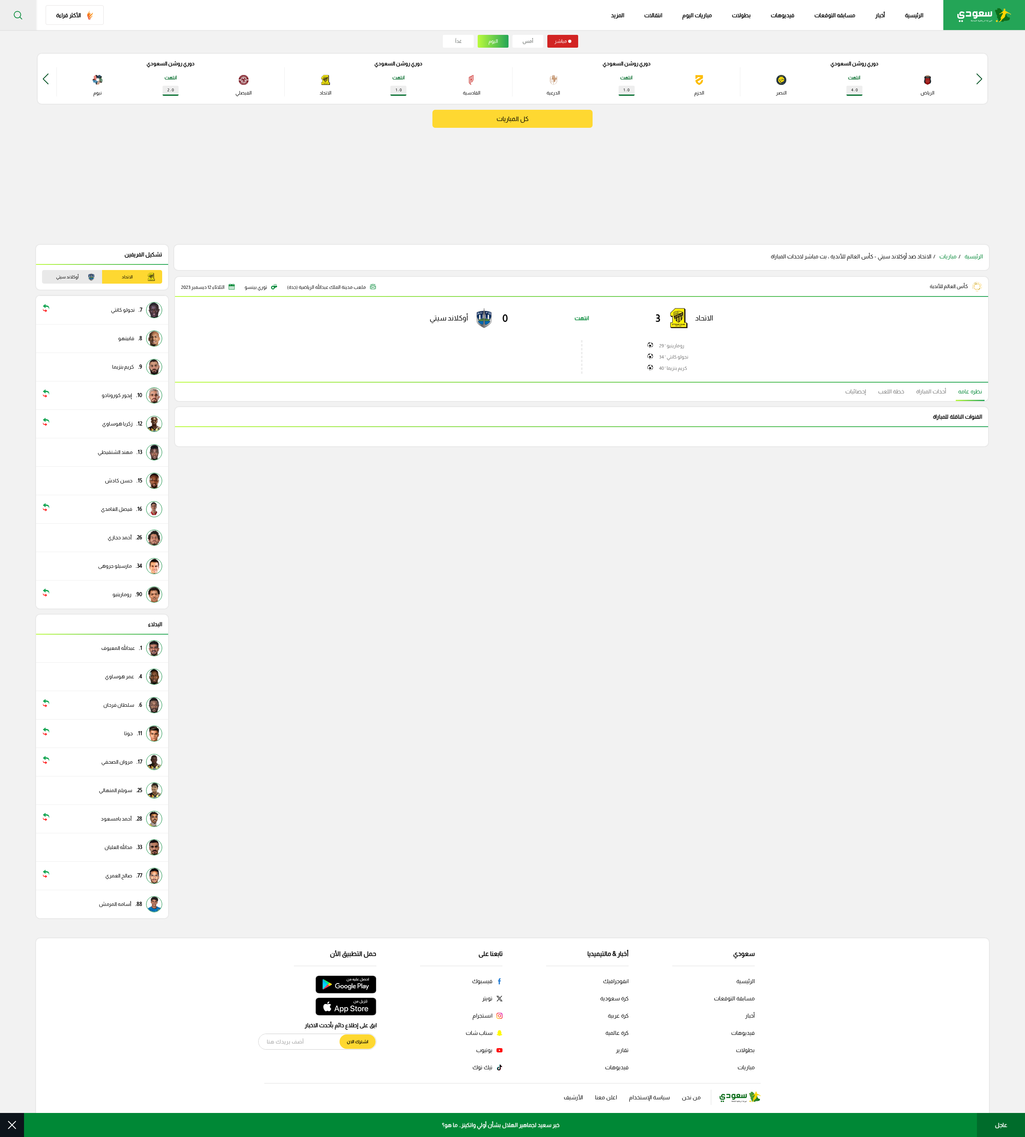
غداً (458, 41)
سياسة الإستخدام (649, 1097)
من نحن (691, 1097)
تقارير (622, 1050)
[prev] (979, 79)
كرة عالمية (617, 1033)
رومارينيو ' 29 (671, 346)
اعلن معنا (606, 1097)
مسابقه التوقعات (834, 15)
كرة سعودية (614, 998)
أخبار (880, 15)
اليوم (493, 41)
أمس (528, 41)
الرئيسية (914, 15)
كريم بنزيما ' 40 (673, 368)
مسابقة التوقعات (734, 998)
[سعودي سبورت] (984, 15)
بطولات (741, 15)
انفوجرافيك (616, 981)
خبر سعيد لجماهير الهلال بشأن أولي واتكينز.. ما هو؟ (500, 1125)
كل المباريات (512, 118)
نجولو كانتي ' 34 (673, 357)
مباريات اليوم (697, 15)
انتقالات (653, 15)
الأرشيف (573, 1097)
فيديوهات (782, 15)
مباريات (948, 256)
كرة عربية (618, 1015)
